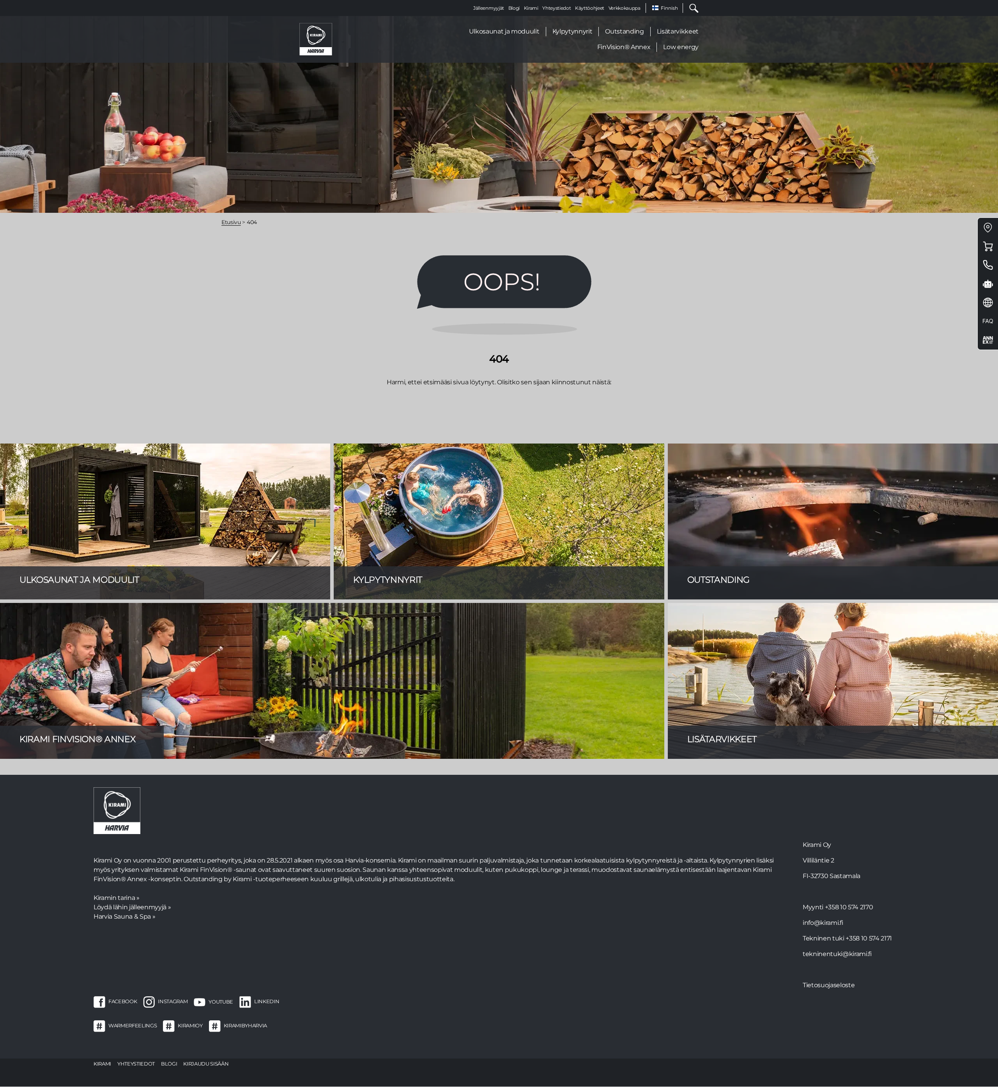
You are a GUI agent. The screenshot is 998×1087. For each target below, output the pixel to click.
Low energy (681, 47)
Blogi (514, 8)
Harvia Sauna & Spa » (124, 916)
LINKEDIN (266, 1002)
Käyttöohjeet (589, 8)
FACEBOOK (122, 1002)
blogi (169, 1063)
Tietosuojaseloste (829, 985)
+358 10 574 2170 (849, 907)
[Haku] (691, 8)
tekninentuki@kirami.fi (837, 954)
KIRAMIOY (190, 1026)
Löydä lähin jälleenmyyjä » (132, 907)
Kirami (531, 8)
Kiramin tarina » (117, 897)
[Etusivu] (315, 38)
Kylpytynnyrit (572, 31)
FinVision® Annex (624, 47)
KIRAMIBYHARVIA (245, 1026)
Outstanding (624, 31)
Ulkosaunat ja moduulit (504, 31)
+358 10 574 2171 (869, 938)
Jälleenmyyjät (488, 8)
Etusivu (231, 222)
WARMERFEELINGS (132, 1026)
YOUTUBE (221, 1002)
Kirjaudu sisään (205, 1063)
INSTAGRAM (173, 1002)
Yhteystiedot (556, 8)
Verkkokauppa (625, 8)
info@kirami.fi (823, 922)
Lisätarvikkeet (678, 31)
